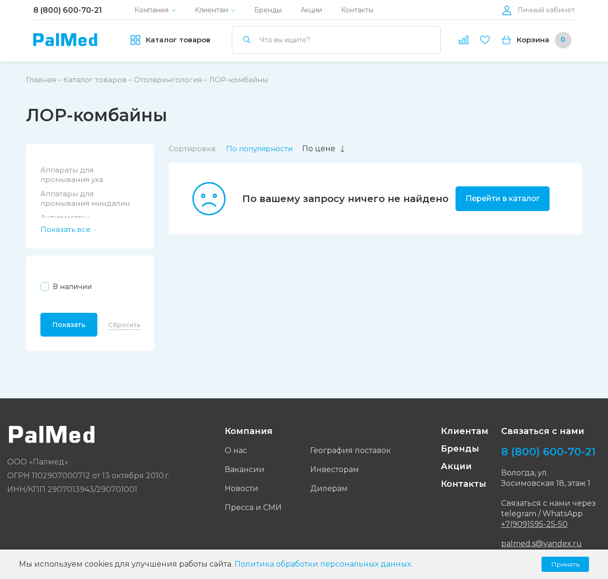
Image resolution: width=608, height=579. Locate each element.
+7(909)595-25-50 (534, 524)
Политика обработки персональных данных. (323, 564)
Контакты (357, 10)
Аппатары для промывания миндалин (85, 198)
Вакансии (245, 469)
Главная (41, 79)
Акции (311, 10)
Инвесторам (334, 469)
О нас (236, 450)
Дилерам (329, 488)
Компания (151, 10)
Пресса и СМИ (253, 507)
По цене (318, 148)
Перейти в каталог (503, 198)
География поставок (350, 450)
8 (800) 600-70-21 (67, 10)
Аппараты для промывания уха (71, 174)
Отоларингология (168, 79)
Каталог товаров (95, 79)
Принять (565, 564)
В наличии (72, 286)
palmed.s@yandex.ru (541, 543)
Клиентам (211, 10)
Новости (241, 488)
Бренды (268, 10)
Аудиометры (64, 217)
